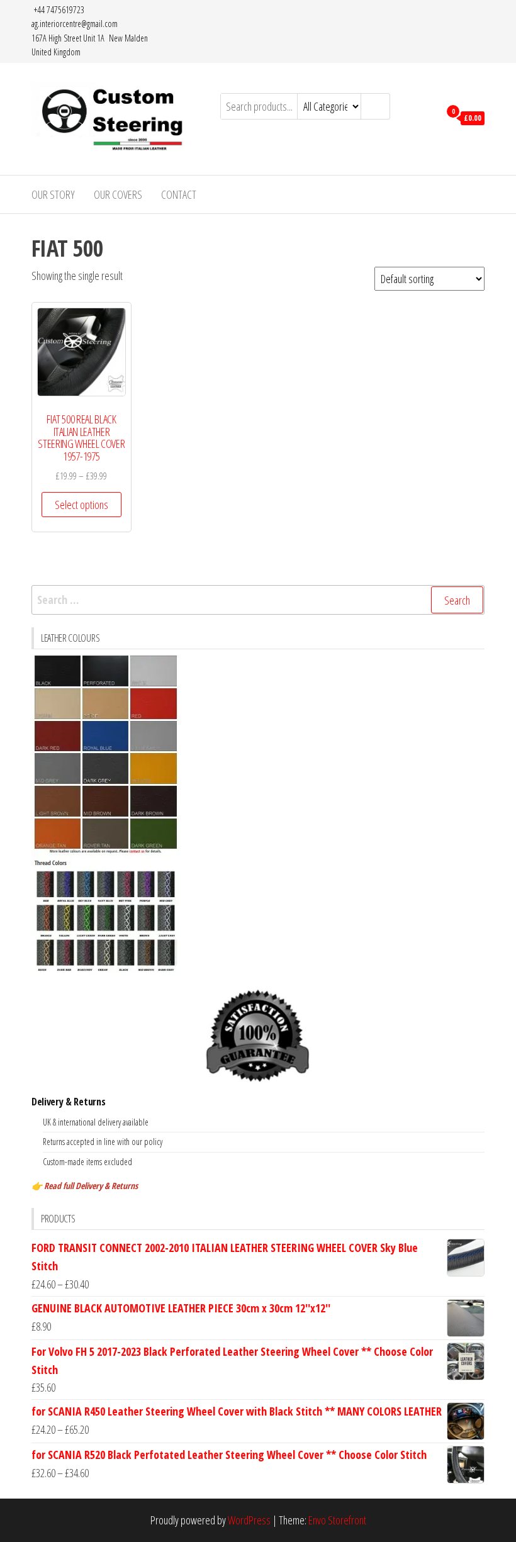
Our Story (53, 194)
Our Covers (118, 194)
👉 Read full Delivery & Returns (84, 1186)
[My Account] (427, 117)
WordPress (249, 1520)
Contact (178, 194)
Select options (81, 504)
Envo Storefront (337, 1520)
